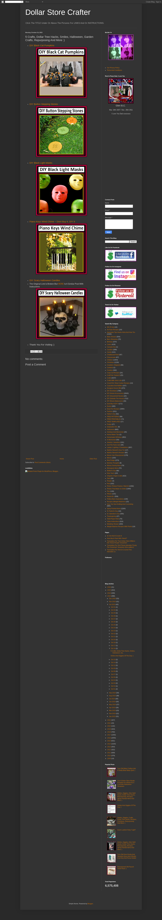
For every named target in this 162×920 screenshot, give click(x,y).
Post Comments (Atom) (42, 462)
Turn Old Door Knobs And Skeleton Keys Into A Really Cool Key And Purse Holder (126, 856)
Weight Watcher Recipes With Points (119, 526)
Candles (110, 350)
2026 (109, 587)
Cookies (110, 370)
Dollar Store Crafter (57, 12)
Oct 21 (113, 636)
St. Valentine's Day (113, 514)
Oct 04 (113, 680)
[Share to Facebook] (38, 351)
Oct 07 (113, 674)
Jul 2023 (112, 699)
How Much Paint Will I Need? (117, 538)
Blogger (90, 904)
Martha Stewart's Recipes (115, 452)
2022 (109, 720)
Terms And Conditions (114, 70)
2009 (109, 758)
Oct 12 (113, 665)
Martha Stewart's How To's (116, 450)
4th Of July (110, 327)
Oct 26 (113, 622)
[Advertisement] (61, 439)
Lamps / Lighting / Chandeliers (117, 447)
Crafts (109, 378)
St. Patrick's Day (112, 511)
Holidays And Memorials (115, 432)
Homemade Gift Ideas (114, 437)
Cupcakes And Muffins (114, 386)
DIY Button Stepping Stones (43, 104)
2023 (109, 596)
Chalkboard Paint (113, 355)
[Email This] (31, 351)
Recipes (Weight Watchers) (116, 502)
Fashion (110, 411)
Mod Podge (111, 460)
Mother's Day (111, 471)
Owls (108, 478)
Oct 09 (113, 668)
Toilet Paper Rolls (113, 519)
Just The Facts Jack (113, 445)
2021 (109, 723)
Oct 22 (113, 634)
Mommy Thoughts (113, 463)
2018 (109, 732)
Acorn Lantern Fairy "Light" (126, 830)
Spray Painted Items (114, 508)
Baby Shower (111, 337)
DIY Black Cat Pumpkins (41, 45)
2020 (109, 726)
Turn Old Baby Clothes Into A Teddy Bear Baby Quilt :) (126, 769)
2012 (109, 750)
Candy (109, 352)
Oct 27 (113, 619)
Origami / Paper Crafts (114, 476)
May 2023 (112, 704)
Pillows (109, 494)
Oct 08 (113, 671)
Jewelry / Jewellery (113, 442)
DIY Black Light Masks (40, 163)
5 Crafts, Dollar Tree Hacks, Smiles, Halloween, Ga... (123, 652)
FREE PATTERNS (113, 416)
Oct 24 (113, 628)
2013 (109, 747)
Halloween (110, 429)
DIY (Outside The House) (115, 398)
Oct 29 (113, 613)
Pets (108, 483)
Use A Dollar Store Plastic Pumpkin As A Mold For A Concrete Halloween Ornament (126, 783)
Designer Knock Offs (114, 388)
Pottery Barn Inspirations (115, 499)
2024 (109, 593)
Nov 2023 (112, 601)
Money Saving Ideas (114, 465)
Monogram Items (112, 468)
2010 (109, 755)
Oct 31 (113, 607)
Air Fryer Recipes (113, 330)
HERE (61, 284)
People (109, 481)
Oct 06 (113, 677)
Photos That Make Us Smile (116, 489)
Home (62, 459)
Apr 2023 (112, 707)
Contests (110, 367)
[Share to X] (36, 351)
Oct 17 (113, 645)
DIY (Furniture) (112, 391)
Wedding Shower (113, 524)
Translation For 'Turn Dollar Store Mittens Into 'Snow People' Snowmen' (121, 542)
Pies (108, 491)
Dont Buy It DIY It (112, 404)
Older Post (93, 459)
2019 (109, 729)
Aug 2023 (112, 696)
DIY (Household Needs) (115, 396)
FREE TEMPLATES (113, 422)
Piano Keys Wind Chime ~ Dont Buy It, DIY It (52, 221)
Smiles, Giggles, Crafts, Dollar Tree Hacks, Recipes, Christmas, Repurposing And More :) (127, 820)
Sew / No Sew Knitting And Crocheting (120, 504)
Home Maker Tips (113, 434)
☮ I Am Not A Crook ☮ (114, 536)
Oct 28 (113, 616)
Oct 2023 (112, 604)
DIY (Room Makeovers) (115, 401)
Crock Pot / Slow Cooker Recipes (118, 383)
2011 (109, 753)
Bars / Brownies (112, 339)
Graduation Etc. (112, 427)
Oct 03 (113, 683)
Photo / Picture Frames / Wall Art (118, 486)
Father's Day (111, 414)
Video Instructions (113, 521)
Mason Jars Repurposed (115, 455)
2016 (109, 738)
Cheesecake (111, 357)
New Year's (111, 473)
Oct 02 (113, 686)
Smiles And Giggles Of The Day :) (122, 656)
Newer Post (30, 459)
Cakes (109, 344)
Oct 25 (113, 625)
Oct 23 (113, 631)
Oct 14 (113, 662)
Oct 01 (113, 689)
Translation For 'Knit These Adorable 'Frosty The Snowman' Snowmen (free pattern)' (122, 546)
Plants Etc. (110, 496)
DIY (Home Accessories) (115, 393)
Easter (109, 406)
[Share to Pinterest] (41, 351)
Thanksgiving (111, 516)
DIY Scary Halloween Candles (44, 280)
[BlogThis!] (34, 351)
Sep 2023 (112, 693)
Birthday (110, 342)
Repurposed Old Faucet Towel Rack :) (125, 867)
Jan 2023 (112, 716)
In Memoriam (111, 440)
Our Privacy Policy (113, 68)
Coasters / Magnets (113, 365)
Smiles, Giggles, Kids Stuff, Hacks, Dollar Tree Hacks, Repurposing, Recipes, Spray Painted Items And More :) (126, 796)
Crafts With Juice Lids (114, 380)
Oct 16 (113, 648)
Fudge (109, 424)
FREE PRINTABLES (114, 419)
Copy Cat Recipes (113, 373)
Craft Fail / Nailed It (113, 375)
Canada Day (111, 347)
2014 (109, 744)
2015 (109, 741)
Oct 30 (113, 610)
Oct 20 (113, 639)
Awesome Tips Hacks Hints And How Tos (121, 332)
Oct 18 (113, 642)
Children (110, 360)
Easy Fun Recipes (113, 409)
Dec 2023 (112, 598)
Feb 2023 (112, 713)
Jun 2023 (112, 702)
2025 (109, 590)
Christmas (110, 362)
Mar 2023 (112, 710)
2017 (109, 735)
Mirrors (109, 458)
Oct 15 (113, 659)
